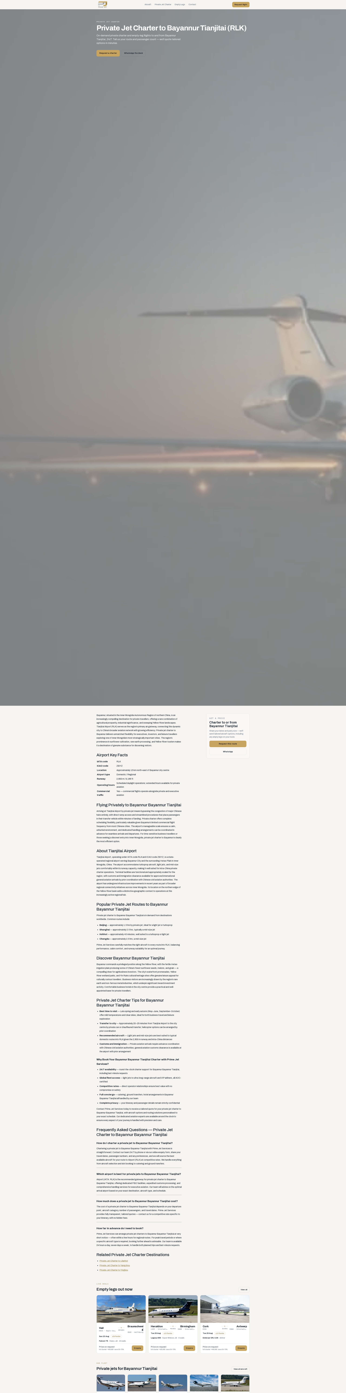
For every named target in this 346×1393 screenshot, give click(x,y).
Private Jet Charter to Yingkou (113, 1270)
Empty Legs (180, 5)
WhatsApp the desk (133, 53)
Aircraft (148, 5)
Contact (192, 5)
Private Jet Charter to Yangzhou (114, 1265)
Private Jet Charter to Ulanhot (113, 1261)
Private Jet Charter (163, 5)
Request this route (228, 744)
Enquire (137, 1348)
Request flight (240, 5)
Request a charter (108, 53)
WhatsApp (228, 752)
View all (244, 1290)
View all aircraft (240, 1369)
